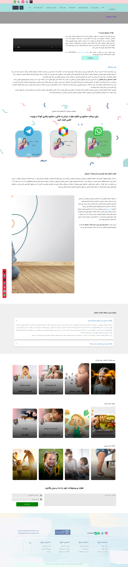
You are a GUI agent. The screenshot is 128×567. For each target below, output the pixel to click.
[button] (15, 378)
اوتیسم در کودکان (25, 391)
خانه (103, 8)
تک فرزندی (25, 477)
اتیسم (109, 209)
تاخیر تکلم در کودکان (77, 391)
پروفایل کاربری (95, 8)
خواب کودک (62, 8)
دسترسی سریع (103, 542)
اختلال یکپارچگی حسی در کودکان (103, 391)
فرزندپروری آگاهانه (84, 552)
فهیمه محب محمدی (82, 52)
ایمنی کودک (85, 549)
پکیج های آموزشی (83, 8)
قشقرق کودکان (51, 477)
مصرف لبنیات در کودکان (51, 434)
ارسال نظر (27, 504)
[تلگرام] (27, 1)
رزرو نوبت (90, 58)
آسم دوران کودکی (51, 391)
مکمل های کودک (38, 8)
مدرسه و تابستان (65, 546)
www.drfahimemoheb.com (28, 530)
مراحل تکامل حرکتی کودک (103, 477)
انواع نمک (25, 434)
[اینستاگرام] (30, 1)
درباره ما (48, 552)
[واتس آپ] (14, 1)
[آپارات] (23, 1)
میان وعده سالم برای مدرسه (103, 434)
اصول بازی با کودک (51, 8)
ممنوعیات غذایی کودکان (77, 434)
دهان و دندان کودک (64, 549)
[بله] (19, 1)
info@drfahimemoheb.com (28, 533)
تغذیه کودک (72, 8)
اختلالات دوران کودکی (64, 552)
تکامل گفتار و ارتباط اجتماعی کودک (77, 477)
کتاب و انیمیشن (46, 546)
